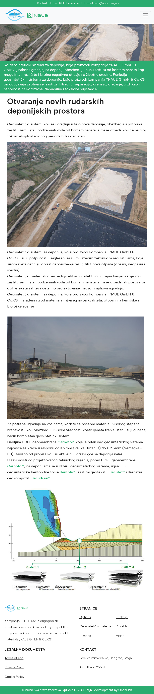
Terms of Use (14, 658)
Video (120, 636)
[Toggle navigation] (145, 15)
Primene (85, 636)
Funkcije (122, 617)
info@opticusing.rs (106, 3)
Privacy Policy (14, 667)
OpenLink (125, 690)
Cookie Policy (14, 677)
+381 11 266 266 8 (70, 3)
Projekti (121, 626)
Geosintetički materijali (95, 626)
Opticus (85, 617)
